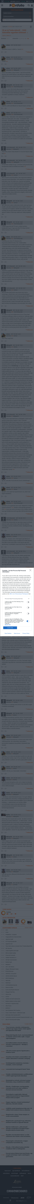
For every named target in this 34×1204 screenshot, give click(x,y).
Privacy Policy (26, 633)
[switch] (28, 602)
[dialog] (17, 602)
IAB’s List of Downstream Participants (19, 593)
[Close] (30, 570)
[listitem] (17, 598)
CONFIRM (10, 627)
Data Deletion (8, 633)
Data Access (17, 633)
